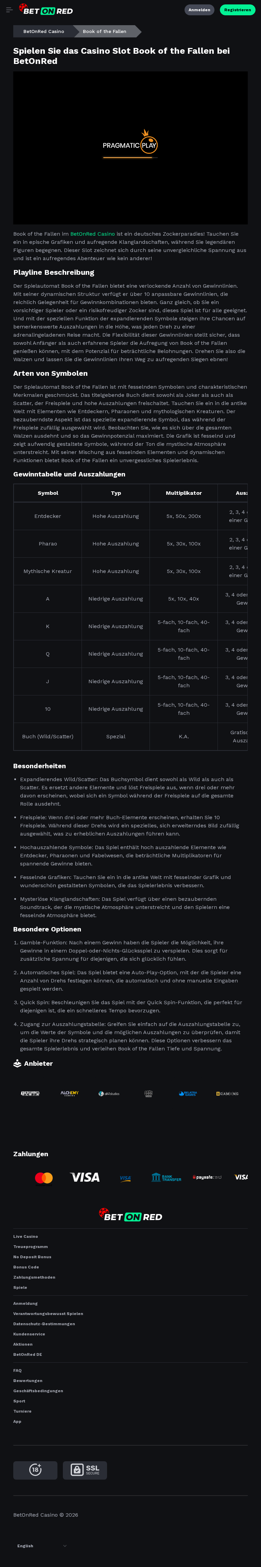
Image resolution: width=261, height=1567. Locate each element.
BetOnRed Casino (43, 31)
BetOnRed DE (27, 1354)
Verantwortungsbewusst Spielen (48, 1313)
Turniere (22, 1411)
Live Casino (25, 1236)
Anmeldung (25, 1303)
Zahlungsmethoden (34, 1277)
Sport (19, 1401)
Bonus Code (26, 1267)
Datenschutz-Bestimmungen (44, 1323)
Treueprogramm (30, 1246)
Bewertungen (27, 1380)
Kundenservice (29, 1334)
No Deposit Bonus (32, 1256)
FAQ (17, 1370)
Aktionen (23, 1344)
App (17, 1421)
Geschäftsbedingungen (38, 1390)
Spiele (20, 1287)
